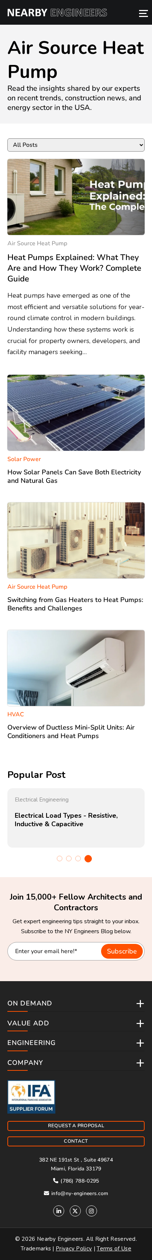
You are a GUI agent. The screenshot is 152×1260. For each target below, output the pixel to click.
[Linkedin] (58, 1210)
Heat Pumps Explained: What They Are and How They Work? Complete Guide (74, 268)
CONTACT (76, 1141)
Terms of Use (114, 1248)
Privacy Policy (74, 1248)
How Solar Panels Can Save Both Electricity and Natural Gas (74, 476)
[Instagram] (91, 1210)
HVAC (15, 714)
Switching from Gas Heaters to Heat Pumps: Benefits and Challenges (75, 604)
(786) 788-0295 (79, 1180)
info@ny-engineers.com (79, 1193)
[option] (76, 818)
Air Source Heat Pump (37, 243)
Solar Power (24, 459)
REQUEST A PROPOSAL (76, 1125)
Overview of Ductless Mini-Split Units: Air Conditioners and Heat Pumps (71, 731)
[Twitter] (75, 1210)
